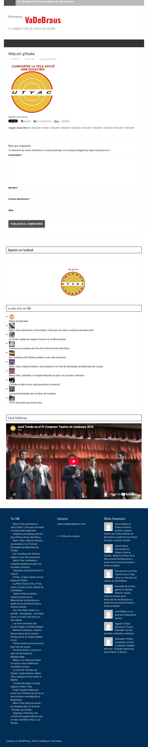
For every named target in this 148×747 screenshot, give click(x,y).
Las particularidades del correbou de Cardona (32, 393)
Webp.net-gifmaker (18, 321)
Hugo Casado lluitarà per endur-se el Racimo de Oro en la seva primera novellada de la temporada (27, 694)
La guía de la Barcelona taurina (125, 615)
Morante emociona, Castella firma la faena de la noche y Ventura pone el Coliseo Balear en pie (27, 635)
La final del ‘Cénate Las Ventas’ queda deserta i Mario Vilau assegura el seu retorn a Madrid (26, 674)
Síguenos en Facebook (20, 250)
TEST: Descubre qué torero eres (25, 402)
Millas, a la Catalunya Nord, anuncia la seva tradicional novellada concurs (26, 663)
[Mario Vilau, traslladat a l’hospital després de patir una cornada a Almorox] (12, 370)
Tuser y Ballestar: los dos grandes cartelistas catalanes (119, 630)
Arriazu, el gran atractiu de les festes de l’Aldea (27, 578)
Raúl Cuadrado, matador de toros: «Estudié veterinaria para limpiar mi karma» (119, 647)
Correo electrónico (19, 199)
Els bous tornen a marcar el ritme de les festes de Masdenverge (26, 653)
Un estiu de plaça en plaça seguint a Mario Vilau (25, 684)
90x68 (45, 127)
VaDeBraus (43, 19)
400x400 (87, 127)
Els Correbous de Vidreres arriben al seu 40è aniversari (37, 357)
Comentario (15, 155)
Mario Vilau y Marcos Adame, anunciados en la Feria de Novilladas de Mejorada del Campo (56, 366)
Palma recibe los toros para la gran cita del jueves (27, 645)
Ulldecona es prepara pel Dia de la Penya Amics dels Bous (39, 348)
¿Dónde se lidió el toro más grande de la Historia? (34, 384)
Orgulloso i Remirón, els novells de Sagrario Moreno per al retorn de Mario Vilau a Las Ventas (27, 718)
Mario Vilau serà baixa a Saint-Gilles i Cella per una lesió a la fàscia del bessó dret (51, 330)
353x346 (36, 127)
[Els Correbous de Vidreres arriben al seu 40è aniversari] (12, 352)
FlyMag (42, 741)
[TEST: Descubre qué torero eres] (12, 397)
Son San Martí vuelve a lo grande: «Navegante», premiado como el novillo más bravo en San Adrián (27, 615)
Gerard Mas (30, 58)
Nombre (13, 187)
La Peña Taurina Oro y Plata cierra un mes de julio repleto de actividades (27, 587)
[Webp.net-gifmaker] (12, 316)
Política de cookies (69, 536)
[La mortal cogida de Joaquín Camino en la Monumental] (12, 334)
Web (10, 210)
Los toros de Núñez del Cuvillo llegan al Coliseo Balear (27, 625)
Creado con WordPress (18, 741)
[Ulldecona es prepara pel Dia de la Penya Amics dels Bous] (12, 343)
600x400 (119, 127)
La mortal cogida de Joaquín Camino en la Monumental (37, 339)
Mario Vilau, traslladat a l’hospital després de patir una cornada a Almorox (56, 3)
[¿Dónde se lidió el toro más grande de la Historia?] (12, 379)
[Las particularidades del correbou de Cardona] (12, 388)
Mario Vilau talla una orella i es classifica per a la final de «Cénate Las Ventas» (26, 706)
